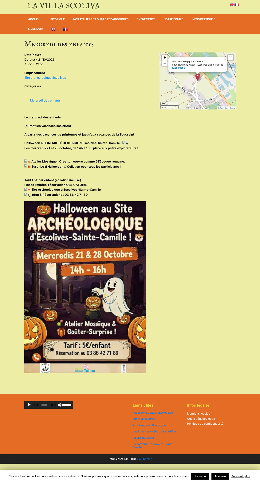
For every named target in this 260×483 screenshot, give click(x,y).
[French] (65, 29)
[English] (53, 29)
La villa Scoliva (63, 6)
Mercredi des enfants (45, 100)
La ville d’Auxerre (143, 437)
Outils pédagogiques (201, 418)
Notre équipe (173, 19)
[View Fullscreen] (230, 57)
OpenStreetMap (227, 107)
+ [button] (164, 57)
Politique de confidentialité (205, 423)
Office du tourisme (144, 418)
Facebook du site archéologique (153, 412)
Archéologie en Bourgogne (149, 425)
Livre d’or (35, 28)
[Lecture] (29, 405)
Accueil (34, 19)
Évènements (146, 19)
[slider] (66, 404)
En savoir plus (240, 476)
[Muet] (60, 405)
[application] (48, 405)
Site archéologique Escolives (45, 77)
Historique (57, 19)
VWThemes (144, 459)
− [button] (164, 63)
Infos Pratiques (203, 19)
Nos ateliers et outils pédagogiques (100, 19)
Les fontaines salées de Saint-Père (154, 431)
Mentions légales (198, 413)
